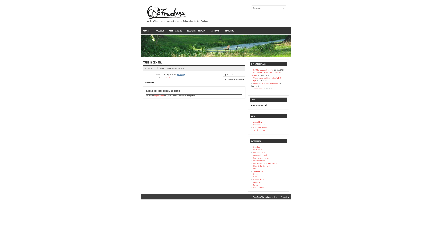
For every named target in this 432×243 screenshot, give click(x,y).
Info (254, 168)
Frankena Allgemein (261, 158)
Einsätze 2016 (259, 152)
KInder (256, 174)
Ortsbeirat (257, 182)
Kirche (255, 177)
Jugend (167, 78)
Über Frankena (175, 31)
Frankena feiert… (260, 160)
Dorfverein (257, 149)
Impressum (229, 31)
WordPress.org (259, 130)
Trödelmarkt (258, 89)
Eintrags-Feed (258, 125)
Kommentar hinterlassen (176, 68)
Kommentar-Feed (260, 127)
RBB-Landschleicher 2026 (263, 70)
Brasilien (256, 147)
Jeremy (161, 68)
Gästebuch (214, 31)
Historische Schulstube (262, 166)
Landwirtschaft (259, 179)
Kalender (160, 31)
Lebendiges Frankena (196, 31)
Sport (255, 185)
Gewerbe (146, 31)
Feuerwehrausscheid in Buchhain (266, 83)
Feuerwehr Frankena (261, 155)
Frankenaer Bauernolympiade (265, 163)
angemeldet (159, 95)
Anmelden (257, 122)
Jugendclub (258, 171)
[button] (234, 79)
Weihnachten (258, 187)
